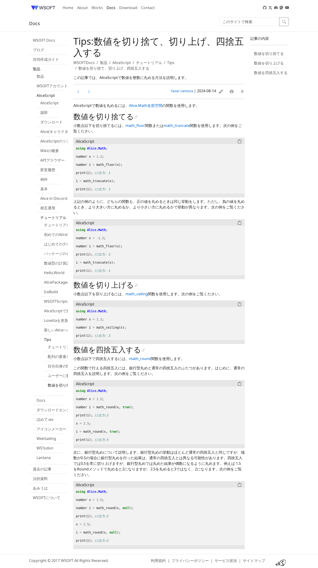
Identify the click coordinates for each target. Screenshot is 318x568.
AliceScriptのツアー (57, 141)
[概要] (89, 91)
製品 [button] (36, 68)
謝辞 (44, 112)
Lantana (44, 457)
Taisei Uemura (182, 91)
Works (97, 7)
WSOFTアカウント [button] (52, 85)
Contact (148, 7)
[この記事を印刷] (232, 91)
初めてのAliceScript (60, 234)
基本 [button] (44, 188)
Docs (111, 7)
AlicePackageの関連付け (65, 282)
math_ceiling (136, 293)
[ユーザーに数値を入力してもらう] (78, 91)
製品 (40, 76)
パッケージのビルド (61, 253)
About (82, 7)
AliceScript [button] (46, 95)
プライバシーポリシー (190, 560)
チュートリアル (57, 225)
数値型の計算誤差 (59, 263)
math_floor (135, 125)
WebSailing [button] (46, 438)
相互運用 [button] (47, 208)
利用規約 (158, 560)
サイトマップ (254, 560)
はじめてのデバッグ (61, 244)
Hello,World (54, 272)
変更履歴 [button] (47, 169)
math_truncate (177, 125)
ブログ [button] (38, 49)
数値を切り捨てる (269, 53)
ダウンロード (51, 122)
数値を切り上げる (269, 63)
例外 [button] (44, 179)
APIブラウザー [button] (52, 160)
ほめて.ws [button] (45, 419)
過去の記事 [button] (42, 469)
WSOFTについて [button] (46, 497)
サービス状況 (226, 560)
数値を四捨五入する (271, 72)
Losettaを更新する (60, 320)
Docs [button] (41, 400)
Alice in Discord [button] (53, 198)
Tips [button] (47, 339)
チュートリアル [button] (53, 217)
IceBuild (51, 291)
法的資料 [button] (40, 478)
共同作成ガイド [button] (46, 59)
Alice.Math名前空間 (145, 105)
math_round (140, 358)
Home (68, 7)
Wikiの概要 (49, 150)
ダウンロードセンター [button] (55, 409)
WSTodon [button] (45, 448)
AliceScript (49, 102)
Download (128, 7)
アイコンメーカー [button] (51, 429)
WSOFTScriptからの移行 (64, 301)
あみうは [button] (40, 488)
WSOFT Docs (44, 40)
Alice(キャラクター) (56, 131)
